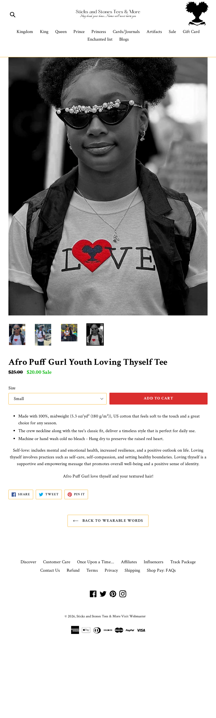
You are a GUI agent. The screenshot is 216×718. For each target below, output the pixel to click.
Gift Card (191, 32)
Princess (98, 32)
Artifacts (154, 32)
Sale (172, 32)
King (44, 32)
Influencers (153, 562)
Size (11, 388)
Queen (61, 32)
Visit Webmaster (133, 616)
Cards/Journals (126, 32)
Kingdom (25, 32)
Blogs (124, 39)
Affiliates (129, 562)
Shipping (132, 570)
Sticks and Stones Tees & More (98, 616)
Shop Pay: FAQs (161, 570)
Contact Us (50, 570)
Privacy (111, 570)
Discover (28, 562)
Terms (92, 570)
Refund (73, 570)
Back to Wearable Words (112, 520)
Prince (79, 32)
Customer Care (56, 562)
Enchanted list (99, 39)
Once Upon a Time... (95, 562)
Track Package (183, 562)
